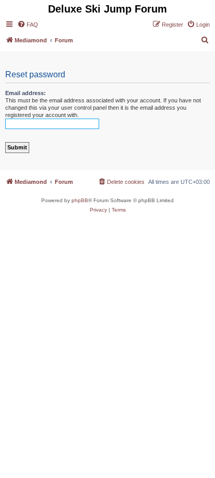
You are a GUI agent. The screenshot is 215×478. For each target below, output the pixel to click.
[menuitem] (27, 24)
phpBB (79, 200)
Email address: (25, 93)
